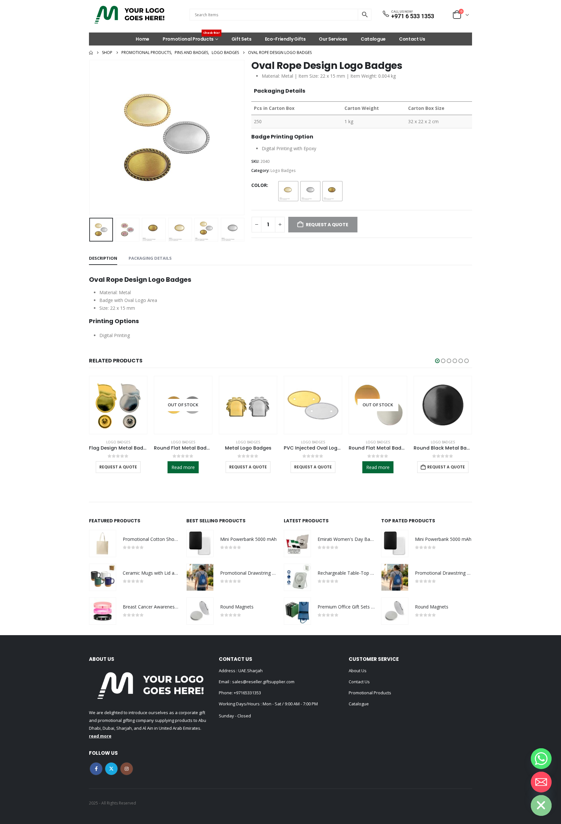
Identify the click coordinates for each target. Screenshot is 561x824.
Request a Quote (183, 467)
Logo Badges (283, 170)
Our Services (333, 39)
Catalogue (373, 39)
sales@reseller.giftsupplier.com (262, 682)
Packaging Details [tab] (150, 258)
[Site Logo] (129, 14)
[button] (90, 137)
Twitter (111, 768)
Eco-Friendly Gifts (285, 39)
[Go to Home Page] (91, 53)
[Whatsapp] (541, 758)
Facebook (96, 768)
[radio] (288, 191)
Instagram (126, 768)
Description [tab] (103, 258)
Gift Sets (241, 39)
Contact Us (412, 39)
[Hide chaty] (541, 805)
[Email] (541, 782)
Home (142, 39)
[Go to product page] (183, 405)
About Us (358, 671)
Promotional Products (191, 37)
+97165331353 (247, 693)
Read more (118, 467)
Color (259, 185)
